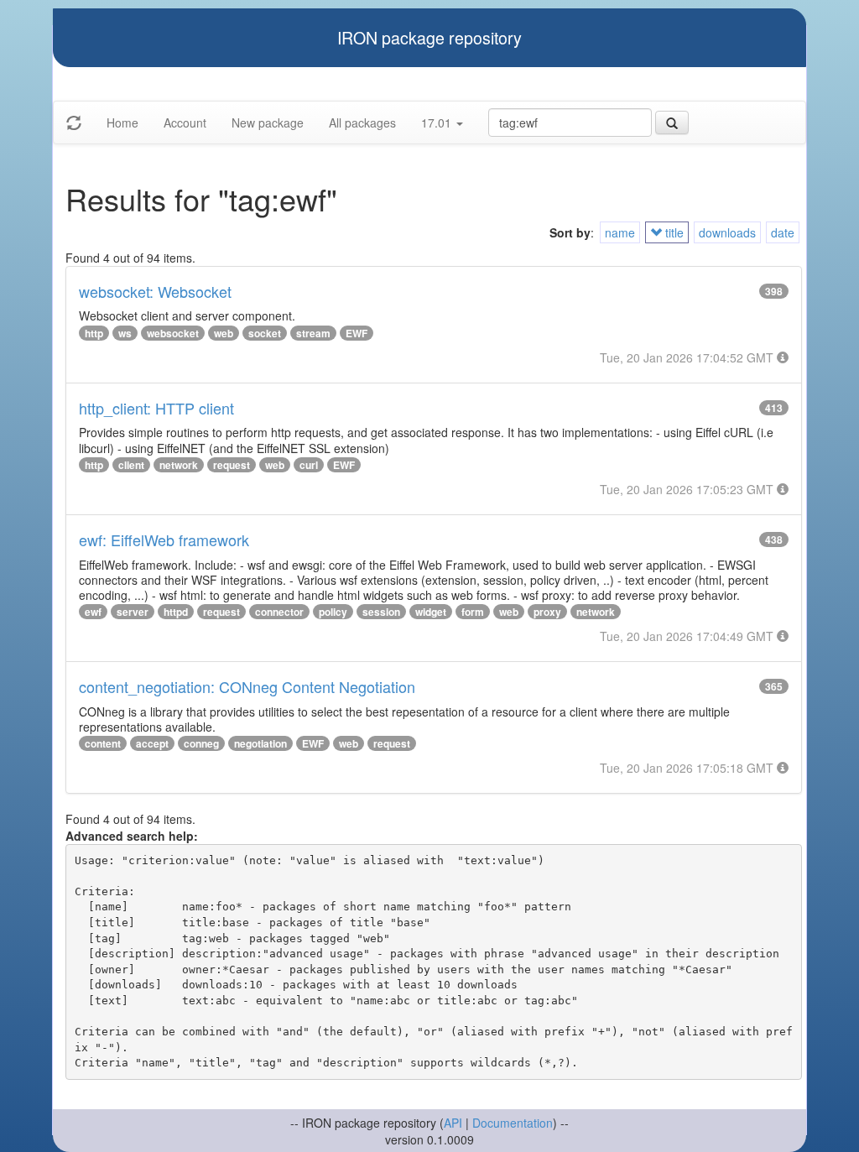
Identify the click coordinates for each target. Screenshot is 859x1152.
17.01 (438, 122)
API (453, 1122)
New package (268, 122)
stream (313, 333)
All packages (362, 122)
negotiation (260, 743)
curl (308, 464)
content (103, 743)
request (231, 464)
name (620, 232)
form (472, 611)
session (381, 611)
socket (264, 333)
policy (333, 611)
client (131, 464)
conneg (201, 743)
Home (122, 122)
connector (279, 611)
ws (125, 333)
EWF (356, 333)
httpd (176, 611)
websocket (173, 333)
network (178, 464)
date (782, 232)
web (223, 333)
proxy (547, 611)
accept (152, 743)
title (673, 232)
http (94, 333)
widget (430, 611)
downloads (727, 232)
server (132, 611)
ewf (93, 611)
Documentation (512, 1122)
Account (185, 122)
